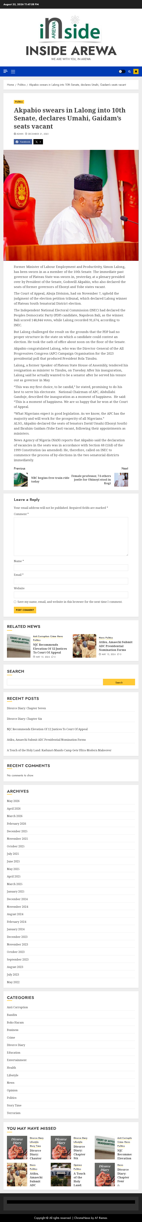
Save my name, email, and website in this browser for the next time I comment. (69, 602)
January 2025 (15, 891)
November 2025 (17, 839)
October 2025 (16, 846)
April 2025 (14, 876)
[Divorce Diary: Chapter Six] (61, 1147)
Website (19, 588)
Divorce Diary (16, 1045)
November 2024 (17, 907)
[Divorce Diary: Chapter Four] (105, 1174)
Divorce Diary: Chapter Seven (26, 708)
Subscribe (136, 71)
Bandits (12, 1015)
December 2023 (17, 937)
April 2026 (14, 808)
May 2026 (13, 801)
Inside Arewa (71, 51)
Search (15, 671)
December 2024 (17, 899)
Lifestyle (12, 1075)
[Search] (129, 71)
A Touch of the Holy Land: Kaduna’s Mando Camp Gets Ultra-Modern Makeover (59, 750)
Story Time (14, 1105)
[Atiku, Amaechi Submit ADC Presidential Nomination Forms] (84, 646)
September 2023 (18, 959)
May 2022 (13, 982)
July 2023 (13, 974)
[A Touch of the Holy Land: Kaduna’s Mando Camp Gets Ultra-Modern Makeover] (61, 1174)
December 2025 (17, 831)
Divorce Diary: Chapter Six (24, 719)
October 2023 (16, 952)
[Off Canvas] (5, 71)
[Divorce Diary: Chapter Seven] (17, 1147)
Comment (21, 514)
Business (12, 1030)
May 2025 (13, 869)
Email (19, 575)
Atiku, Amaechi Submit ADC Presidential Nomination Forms (115, 646)
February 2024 (16, 922)
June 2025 (13, 861)
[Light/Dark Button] (122, 71)
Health (11, 1068)
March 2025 (15, 884)
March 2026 (15, 816)
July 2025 (13, 854)
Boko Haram (15, 1022)
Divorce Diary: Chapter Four (123, 1175)
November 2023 (17, 944)
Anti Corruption (41, 636)
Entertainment (16, 1060)
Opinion (12, 1090)
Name (19, 561)
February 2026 (16, 824)
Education (13, 1052)
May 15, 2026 (43, 657)
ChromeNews (82, 1218)
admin (20, 134)
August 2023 (15, 967)
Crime (53, 636)
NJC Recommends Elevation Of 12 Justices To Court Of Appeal (50, 648)
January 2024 (15, 929)
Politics (19, 101)
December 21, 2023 (38, 134)
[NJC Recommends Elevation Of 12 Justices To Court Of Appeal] (18, 646)
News (60, 636)
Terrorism (13, 1113)
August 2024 (15, 914)
